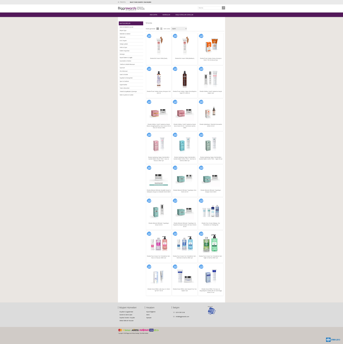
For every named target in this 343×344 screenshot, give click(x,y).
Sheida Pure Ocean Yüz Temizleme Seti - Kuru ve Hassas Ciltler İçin (158, 257)
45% (201, 200)
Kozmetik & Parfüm (125, 61)
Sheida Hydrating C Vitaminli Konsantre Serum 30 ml (211, 125)
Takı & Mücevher (125, 88)
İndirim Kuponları (124, 51)
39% (201, 68)
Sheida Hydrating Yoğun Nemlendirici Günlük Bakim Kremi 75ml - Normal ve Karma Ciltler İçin (185, 158)
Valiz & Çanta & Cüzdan (126, 95)
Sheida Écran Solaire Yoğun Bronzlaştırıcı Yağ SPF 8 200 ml (184, 92)
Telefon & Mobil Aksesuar (127, 64)
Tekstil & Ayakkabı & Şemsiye (128, 91)
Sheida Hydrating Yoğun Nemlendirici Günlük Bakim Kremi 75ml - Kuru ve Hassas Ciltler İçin (158, 158)
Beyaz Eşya (123, 30)
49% (149, 36)
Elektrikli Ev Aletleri (125, 34)
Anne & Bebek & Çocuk (126, 27)
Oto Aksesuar (124, 71)
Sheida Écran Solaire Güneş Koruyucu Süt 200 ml (159, 92)
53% (149, 68)
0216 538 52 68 (180, 312)
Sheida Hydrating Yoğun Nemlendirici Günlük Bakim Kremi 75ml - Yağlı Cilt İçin (210, 158)
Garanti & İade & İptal (126, 315)
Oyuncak (122, 68)
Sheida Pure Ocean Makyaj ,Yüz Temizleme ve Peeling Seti (211, 224)
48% (201, 101)
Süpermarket (123, 84)
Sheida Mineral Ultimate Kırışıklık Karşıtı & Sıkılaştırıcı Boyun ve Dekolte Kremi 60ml (159, 191)
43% (149, 233)
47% (175, 167)
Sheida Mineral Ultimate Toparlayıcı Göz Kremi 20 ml (184, 191)
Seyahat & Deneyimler (126, 78)
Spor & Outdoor (124, 81)
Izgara (157, 28)
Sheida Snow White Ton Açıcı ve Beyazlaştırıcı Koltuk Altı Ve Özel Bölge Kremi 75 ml (211, 290)
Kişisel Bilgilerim (151, 312)
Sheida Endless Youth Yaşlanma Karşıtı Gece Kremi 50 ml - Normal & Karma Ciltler (185, 125)
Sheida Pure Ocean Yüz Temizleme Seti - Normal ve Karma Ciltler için (184, 257)
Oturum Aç (122, 2)
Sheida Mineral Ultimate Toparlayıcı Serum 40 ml (159, 224)
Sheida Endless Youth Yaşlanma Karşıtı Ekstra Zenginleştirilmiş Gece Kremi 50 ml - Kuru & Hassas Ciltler (159, 125)
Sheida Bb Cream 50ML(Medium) (184, 58)
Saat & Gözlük (124, 74)
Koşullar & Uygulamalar (126, 312)
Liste (161, 28)
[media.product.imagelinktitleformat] (159, 45)
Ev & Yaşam (123, 40)
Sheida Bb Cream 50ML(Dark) (158, 58)
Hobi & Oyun (123, 47)
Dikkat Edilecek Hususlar (127, 320)
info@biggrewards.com (182, 316)
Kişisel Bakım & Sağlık (126, 57)
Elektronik (122, 37)
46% (201, 167)
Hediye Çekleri (124, 44)
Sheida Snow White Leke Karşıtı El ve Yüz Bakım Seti (185, 290)
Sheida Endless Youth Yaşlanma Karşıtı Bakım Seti (211, 92)
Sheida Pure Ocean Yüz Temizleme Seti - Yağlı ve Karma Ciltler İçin (211, 257)
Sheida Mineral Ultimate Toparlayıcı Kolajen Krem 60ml (211, 191)
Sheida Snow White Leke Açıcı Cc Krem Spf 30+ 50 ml (158, 290)
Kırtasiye (122, 54)
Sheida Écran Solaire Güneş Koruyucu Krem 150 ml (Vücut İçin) (211, 59)
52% (201, 36)
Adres (148, 315)
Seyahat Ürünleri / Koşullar (127, 317)
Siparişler (148, 317)
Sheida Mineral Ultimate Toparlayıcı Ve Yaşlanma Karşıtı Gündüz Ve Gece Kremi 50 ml (184, 224)
